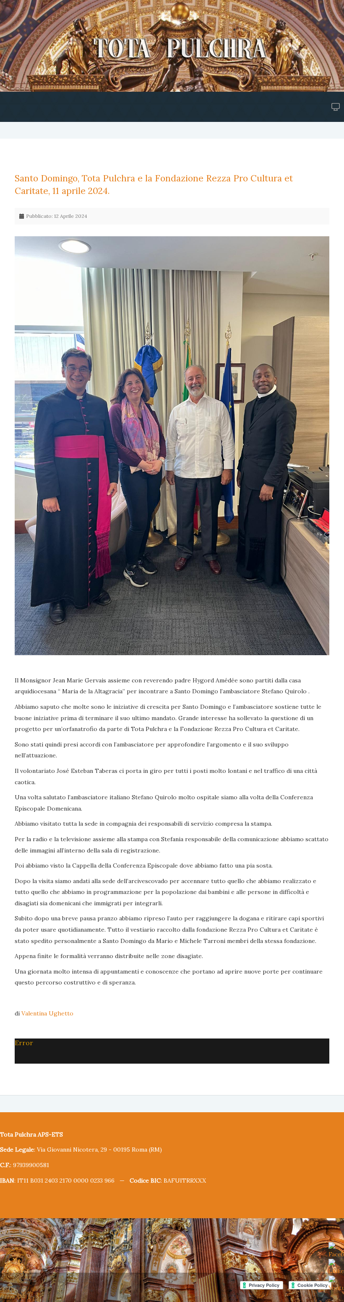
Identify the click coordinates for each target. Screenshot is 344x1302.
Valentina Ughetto (47, 1013)
